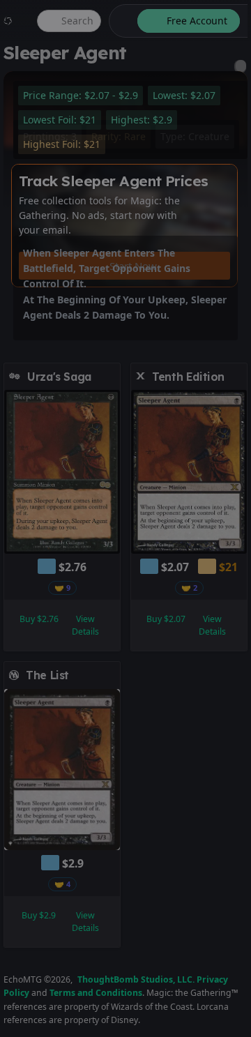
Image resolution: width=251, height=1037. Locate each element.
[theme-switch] (121, 21)
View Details (85, 625)
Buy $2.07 (165, 619)
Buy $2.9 (39, 915)
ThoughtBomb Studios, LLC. (136, 979)
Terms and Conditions (96, 993)
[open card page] (110, 376)
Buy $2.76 (39, 619)
